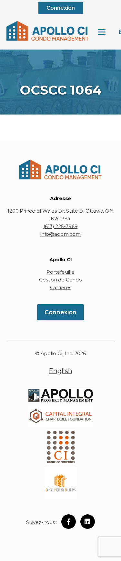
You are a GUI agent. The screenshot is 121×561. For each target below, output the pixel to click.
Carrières (60, 287)
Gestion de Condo (60, 280)
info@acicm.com (60, 234)
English (60, 371)
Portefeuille (60, 272)
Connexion (60, 8)
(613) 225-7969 (61, 226)
